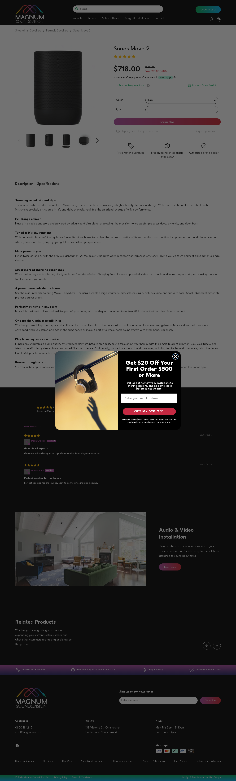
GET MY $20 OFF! (149, 411)
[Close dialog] (175, 356)
